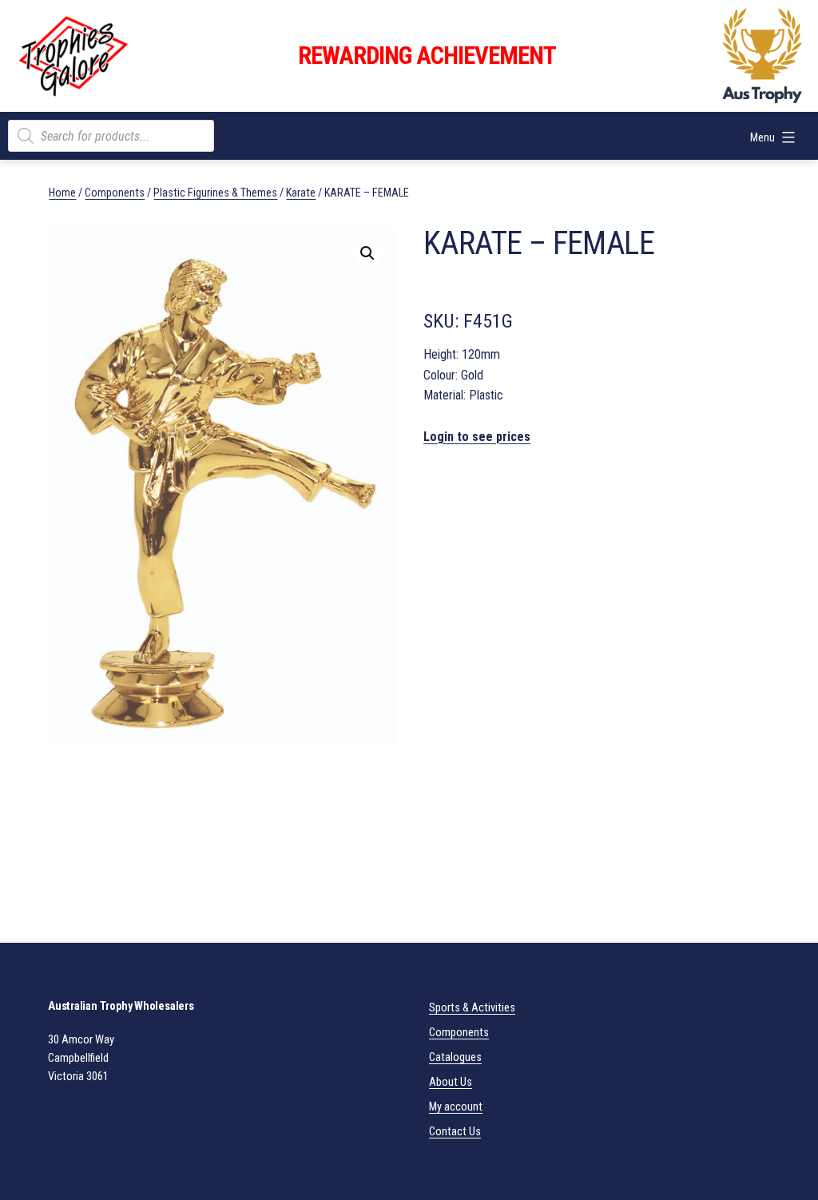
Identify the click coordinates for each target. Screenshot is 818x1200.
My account (455, 1107)
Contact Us (455, 1131)
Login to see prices (476, 436)
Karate (301, 192)
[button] (367, 253)
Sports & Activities (472, 1008)
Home (62, 192)
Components (115, 192)
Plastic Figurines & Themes (215, 192)
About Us (450, 1082)
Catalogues (455, 1057)
